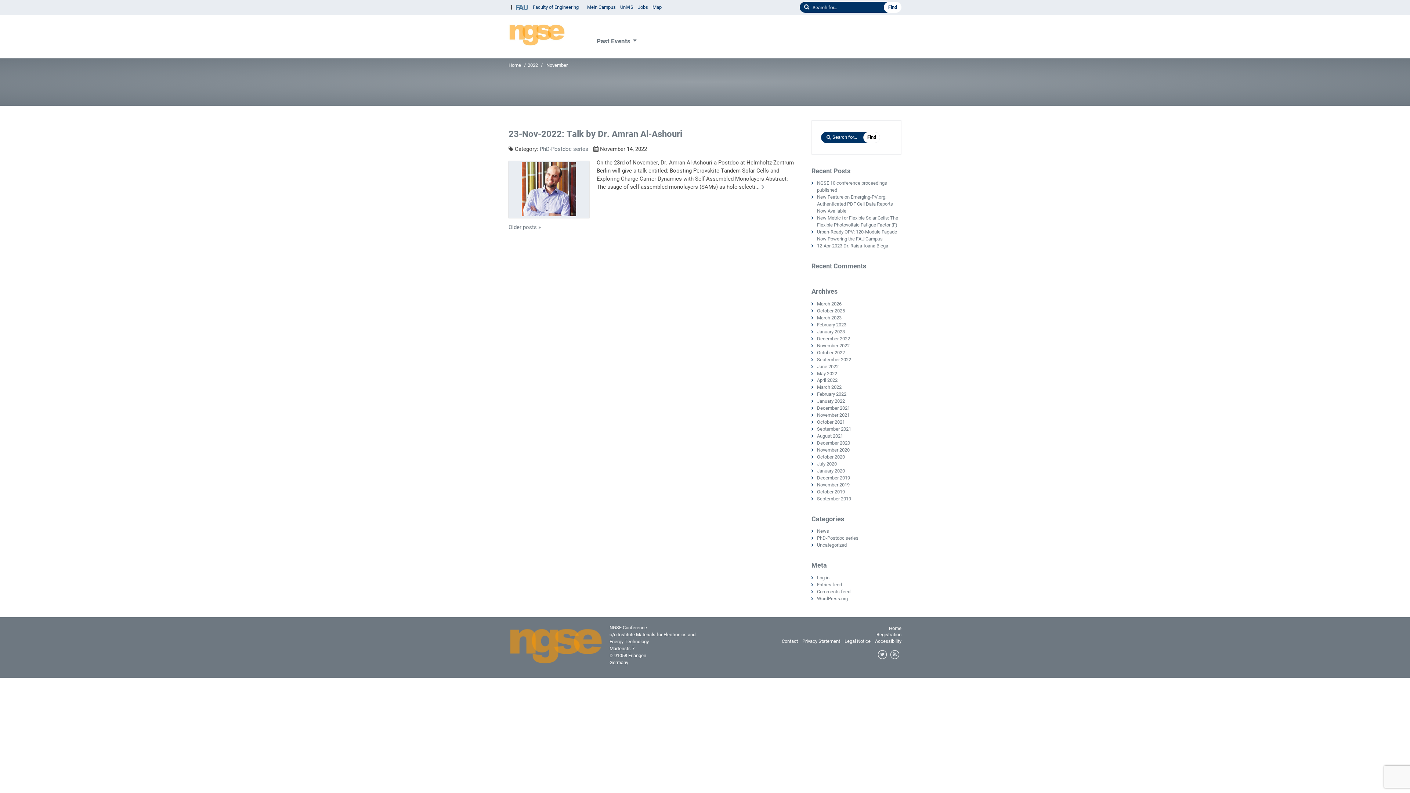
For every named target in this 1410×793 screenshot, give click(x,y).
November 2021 (833, 415)
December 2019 (833, 478)
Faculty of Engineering (556, 7)
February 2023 (831, 324)
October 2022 (831, 352)
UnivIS (626, 7)
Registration (888, 634)
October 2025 (831, 311)
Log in (823, 577)
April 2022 (827, 380)
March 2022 (829, 387)
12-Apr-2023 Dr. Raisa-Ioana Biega (852, 246)
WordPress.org (832, 598)
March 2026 (829, 304)
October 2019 (831, 492)
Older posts (525, 227)
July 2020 (827, 464)
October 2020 (831, 457)
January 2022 (831, 401)
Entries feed (829, 584)
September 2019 (834, 498)
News (823, 531)
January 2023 (831, 331)
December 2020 (833, 443)
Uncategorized (832, 545)
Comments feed (833, 591)
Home (515, 65)
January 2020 (831, 471)
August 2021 (830, 436)
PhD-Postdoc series (564, 149)
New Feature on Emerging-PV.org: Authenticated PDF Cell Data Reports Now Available (855, 204)
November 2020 (833, 450)
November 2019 (833, 485)
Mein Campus (601, 7)
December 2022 (833, 338)
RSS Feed (895, 655)
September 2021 (834, 429)
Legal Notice (858, 641)
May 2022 (827, 373)
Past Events (613, 41)
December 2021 (833, 408)
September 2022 (834, 359)
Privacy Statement (821, 641)
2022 (533, 65)
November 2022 (833, 345)
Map (657, 7)
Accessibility (888, 641)
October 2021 (831, 422)
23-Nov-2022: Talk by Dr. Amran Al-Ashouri (595, 134)
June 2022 (828, 366)
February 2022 (831, 394)
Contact (790, 641)
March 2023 (829, 318)
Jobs (643, 7)
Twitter (882, 655)
